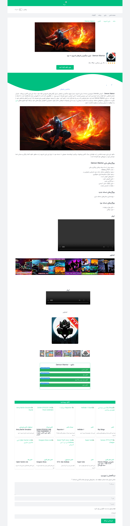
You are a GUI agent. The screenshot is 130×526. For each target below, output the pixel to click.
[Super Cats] (85, 448)
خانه (114, 21)
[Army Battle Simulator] (24, 415)
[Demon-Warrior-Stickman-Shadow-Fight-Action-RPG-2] (90, 266)
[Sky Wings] (106, 415)
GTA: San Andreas (63, 462)
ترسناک (71, 427)
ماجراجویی (67, 460)
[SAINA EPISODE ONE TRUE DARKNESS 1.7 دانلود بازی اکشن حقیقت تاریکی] (44, 415)
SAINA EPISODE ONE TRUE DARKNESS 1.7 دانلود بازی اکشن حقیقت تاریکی (44, 432)
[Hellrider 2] (85, 415)
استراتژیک (30, 427)
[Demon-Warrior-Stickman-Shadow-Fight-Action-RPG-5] (40, 266)
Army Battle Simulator (23, 429)
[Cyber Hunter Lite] (24, 448)
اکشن (99, 21)
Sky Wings (101, 429)
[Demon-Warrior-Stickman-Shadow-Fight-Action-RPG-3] (73, 266)
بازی (16, 100)
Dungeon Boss (41, 462)
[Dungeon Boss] (44, 448)
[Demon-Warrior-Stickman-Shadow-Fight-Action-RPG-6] (23, 266)
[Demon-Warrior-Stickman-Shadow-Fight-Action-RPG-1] (106, 266)
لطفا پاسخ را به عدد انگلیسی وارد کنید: (104, 509)
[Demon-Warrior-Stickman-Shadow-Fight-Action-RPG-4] (56, 266)
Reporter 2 (60, 429)
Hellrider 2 (80, 429)
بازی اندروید (106, 21)
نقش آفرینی (108, 460)
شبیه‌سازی (21, 427)
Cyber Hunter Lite (22, 462)
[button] (65, 9)
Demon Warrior (90, 21)
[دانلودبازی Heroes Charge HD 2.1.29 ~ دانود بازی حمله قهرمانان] (106, 448)
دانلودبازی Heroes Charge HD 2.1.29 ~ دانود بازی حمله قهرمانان (106, 464)
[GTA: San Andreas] (65, 448)
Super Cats (81, 462)
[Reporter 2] (65, 415)
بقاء (28, 460)
